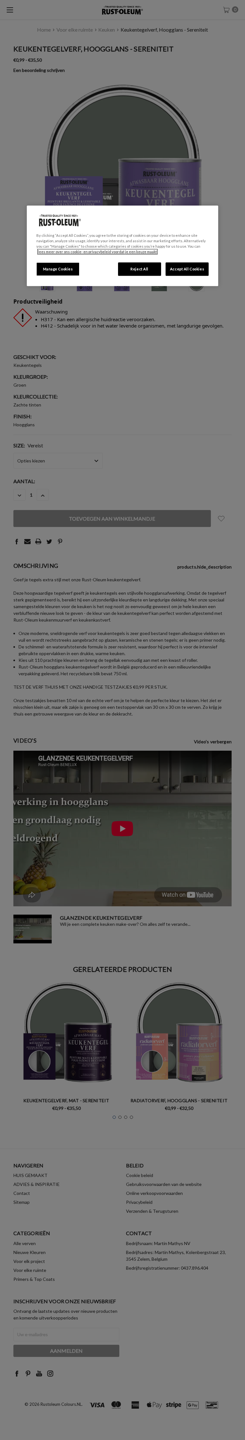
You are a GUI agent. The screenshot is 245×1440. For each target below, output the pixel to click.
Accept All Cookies (187, 269)
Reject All (139, 269)
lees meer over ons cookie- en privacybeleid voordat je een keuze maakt (97, 252)
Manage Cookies (58, 269)
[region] (122, 245)
